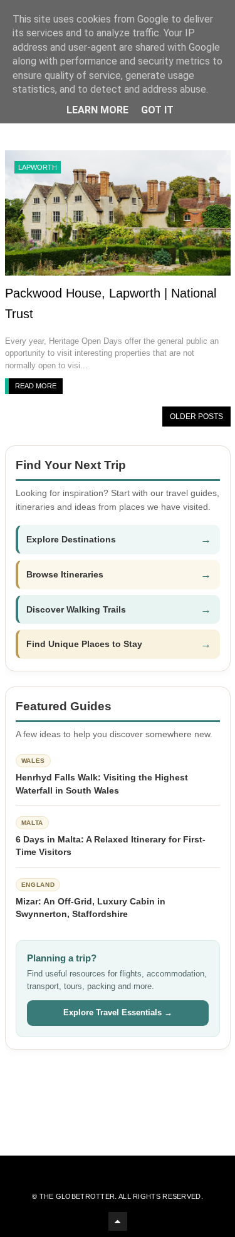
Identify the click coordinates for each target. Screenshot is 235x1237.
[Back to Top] (117, 1221)
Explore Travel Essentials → (117, 1012)
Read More (35, 386)
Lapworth (37, 167)
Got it (157, 110)
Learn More (97, 110)
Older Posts (196, 416)
